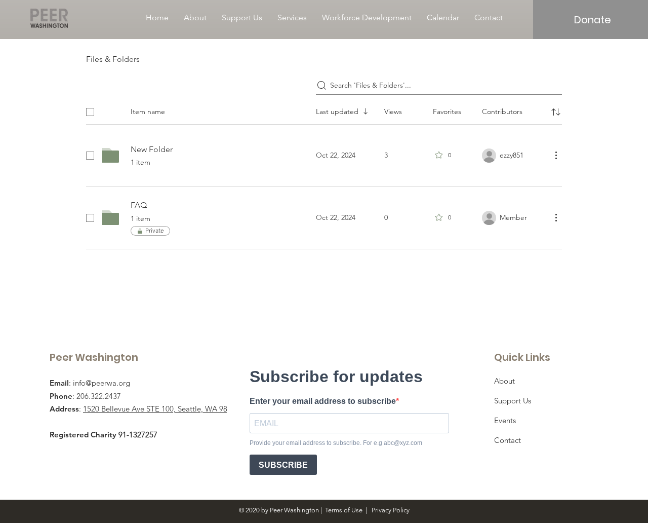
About (504, 381)
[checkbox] (90, 112)
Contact (507, 440)
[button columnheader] (556, 112)
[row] (324, 110)
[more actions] (556, 155)
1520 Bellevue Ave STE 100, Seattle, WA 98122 (161, 409)
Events (505, 420)
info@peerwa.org (101, 383)
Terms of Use (343, 510)
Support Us (512, 400)
